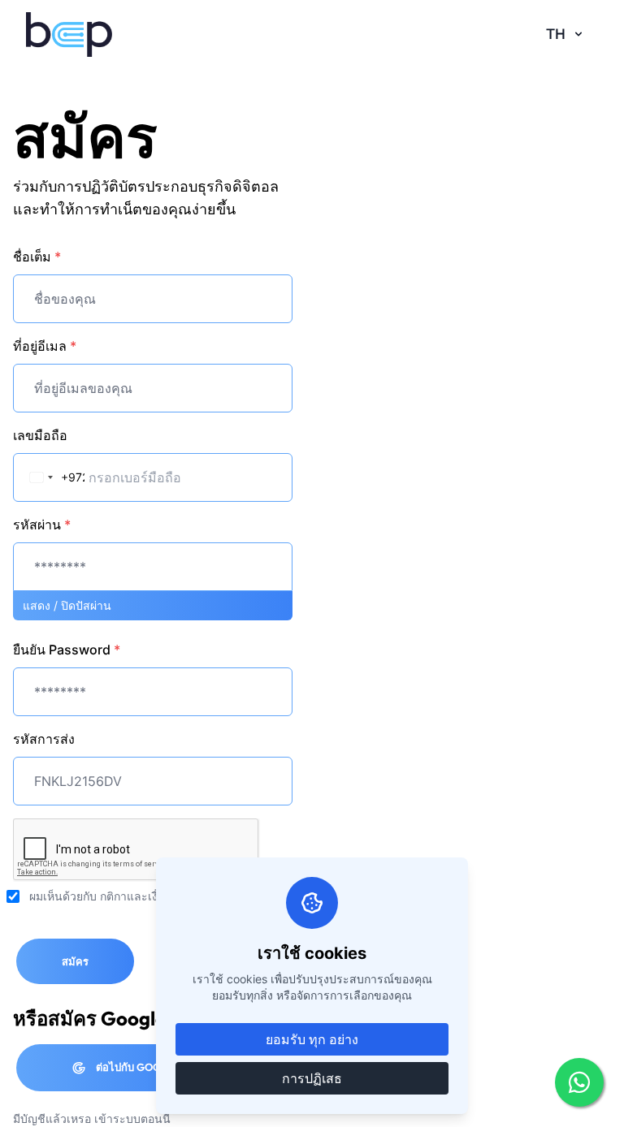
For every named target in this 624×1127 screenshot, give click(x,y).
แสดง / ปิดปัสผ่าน (67, 605)
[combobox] (49, 477)
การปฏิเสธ (312, 1078)
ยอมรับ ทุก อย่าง (312, 1039)
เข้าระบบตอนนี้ (132, 1118)
